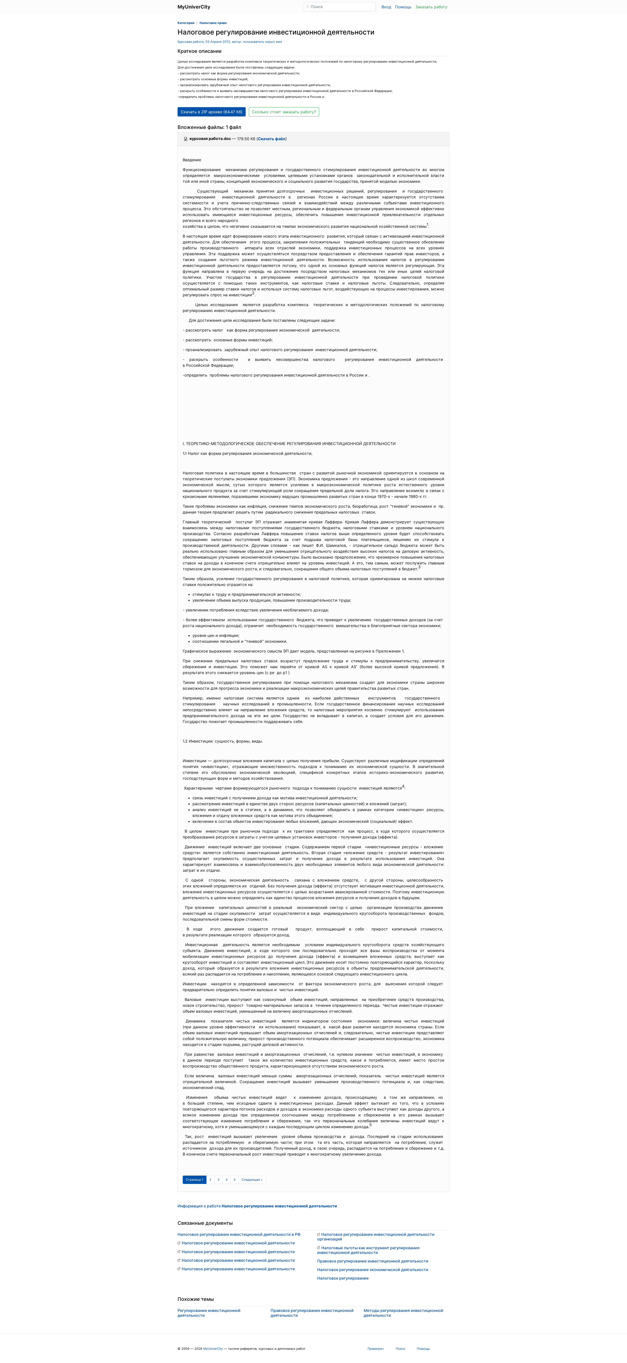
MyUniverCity (213, 1349)
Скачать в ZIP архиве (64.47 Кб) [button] (211, 111)
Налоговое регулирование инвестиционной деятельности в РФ (239, 1234)
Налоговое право (213, 23)
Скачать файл (271, 138)
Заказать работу (431, 6)
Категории (186, 23)
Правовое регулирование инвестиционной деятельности (372, 1261)
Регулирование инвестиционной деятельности (209, 1312)
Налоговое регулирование (343, 1278)
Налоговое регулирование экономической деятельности (372, 1269)
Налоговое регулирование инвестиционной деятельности (238, 1242)
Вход (386, 6)
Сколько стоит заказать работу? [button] (284, 111)
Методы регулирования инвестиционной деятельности (403, 1312)
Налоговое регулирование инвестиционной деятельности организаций (375, 1236)
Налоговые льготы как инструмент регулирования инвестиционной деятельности (368, 1250)
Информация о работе (257, 1205)
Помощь (403, 6)
